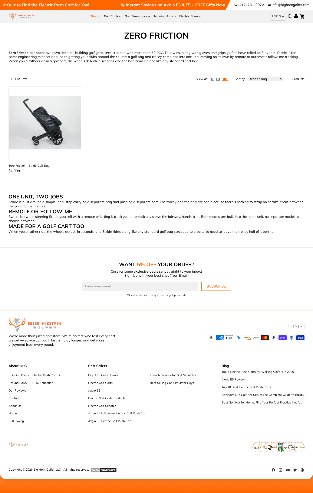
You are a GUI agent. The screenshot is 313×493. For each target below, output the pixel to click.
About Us (15, 406)
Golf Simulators (136, 16)
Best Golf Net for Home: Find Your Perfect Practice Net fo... (262, 402)
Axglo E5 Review (233, 379)
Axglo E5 (94, 390)
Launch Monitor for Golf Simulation (173, 375)
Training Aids (163, 16)
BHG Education (42, 383)
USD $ (276, 16)
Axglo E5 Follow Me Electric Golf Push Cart (117, 413)
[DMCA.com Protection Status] (104, 470)
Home (13, 413)
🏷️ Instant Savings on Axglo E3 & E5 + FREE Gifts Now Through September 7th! (186, 4)
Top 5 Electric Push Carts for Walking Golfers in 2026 (258, 372)
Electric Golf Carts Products (107, 398)
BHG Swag (16, 421)
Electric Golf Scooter (102, 406)
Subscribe (216, 286)
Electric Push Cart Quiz (48, 375)
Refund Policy (18, 383)
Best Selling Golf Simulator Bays (172, 383)
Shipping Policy (19, 375)
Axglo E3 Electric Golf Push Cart (110, 421)
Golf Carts (111, 16)
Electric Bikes (188, 16)
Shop (94, 16)
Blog (225, 366)
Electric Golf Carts (100, 383)
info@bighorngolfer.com (291, 5)
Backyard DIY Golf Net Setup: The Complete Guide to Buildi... (263, 395)
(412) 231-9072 (251, 5)
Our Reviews (17, 390)
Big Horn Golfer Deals (103, 375)
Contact (14, 398)
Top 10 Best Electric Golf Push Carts (246, 387)
